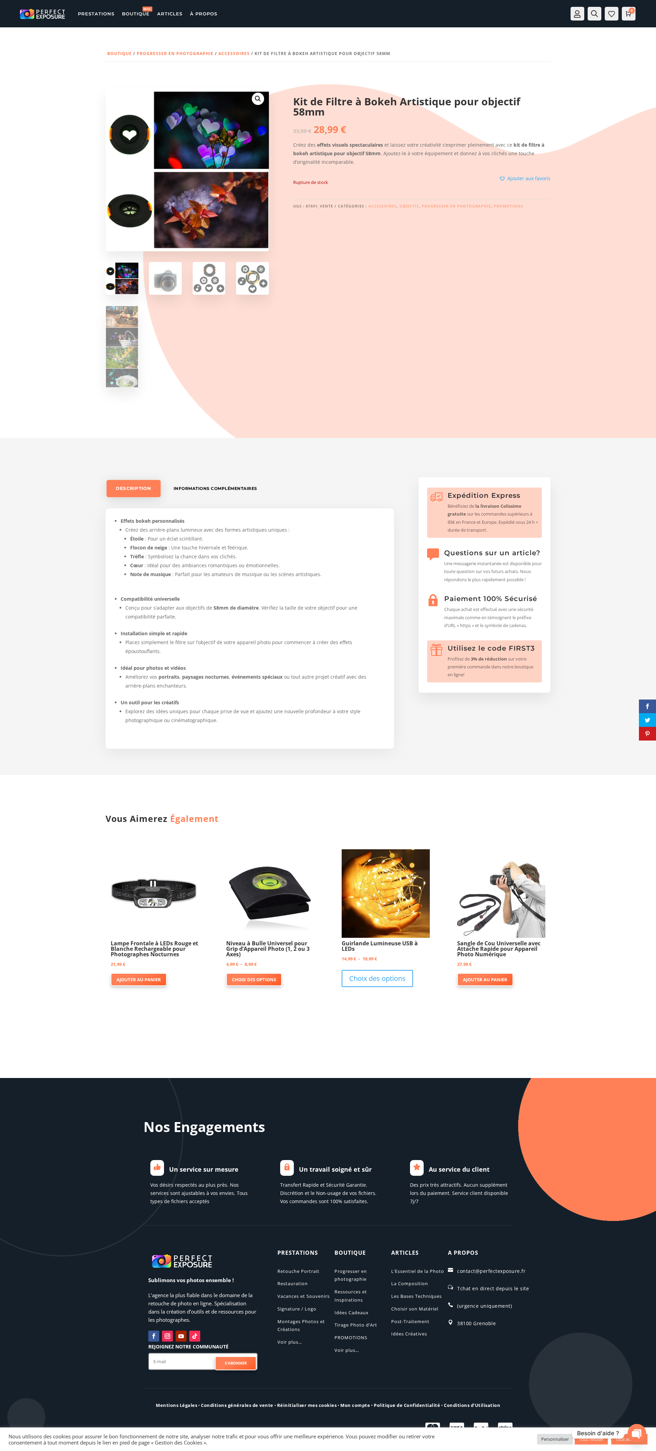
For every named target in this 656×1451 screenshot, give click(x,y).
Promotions (508, 206)
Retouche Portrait (298, 1271)
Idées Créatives (409, 1334)
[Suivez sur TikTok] (194, 1336)
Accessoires (234, 53)
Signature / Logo (296, 1309)
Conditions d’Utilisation (472, 1405)
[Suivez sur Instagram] (167, 1336)
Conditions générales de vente (237, 1405)
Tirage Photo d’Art (355, 1325)
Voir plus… (289, 1342)
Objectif (409, 206)
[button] (258, 99)
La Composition (409, 1283)
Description (133, 488)
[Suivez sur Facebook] (153, 1336)
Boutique (119, 53)
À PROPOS (203, 13)
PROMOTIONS (350, 1337)
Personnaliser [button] (555, 1439)
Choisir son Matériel (414, 1309)
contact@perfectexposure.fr (491, 1271)
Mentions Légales (176, 1405)
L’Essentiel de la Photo (417, 1271)
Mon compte (355, 1405)
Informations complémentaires (215, 488)
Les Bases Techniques (416, 1296)
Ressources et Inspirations (350, 1296)
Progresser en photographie (175, 53)
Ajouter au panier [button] (139, 979)
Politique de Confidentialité (407, 1405)
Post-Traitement (410, 1321)
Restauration (292, 1283)
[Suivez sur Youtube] (181, 1336)
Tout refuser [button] (591, 1439)
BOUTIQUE (136, 13)
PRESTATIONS (96, 13)
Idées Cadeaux (351, 1312)
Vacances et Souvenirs (303, 1296)
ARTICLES (169, 13)
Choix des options (254, 979)
